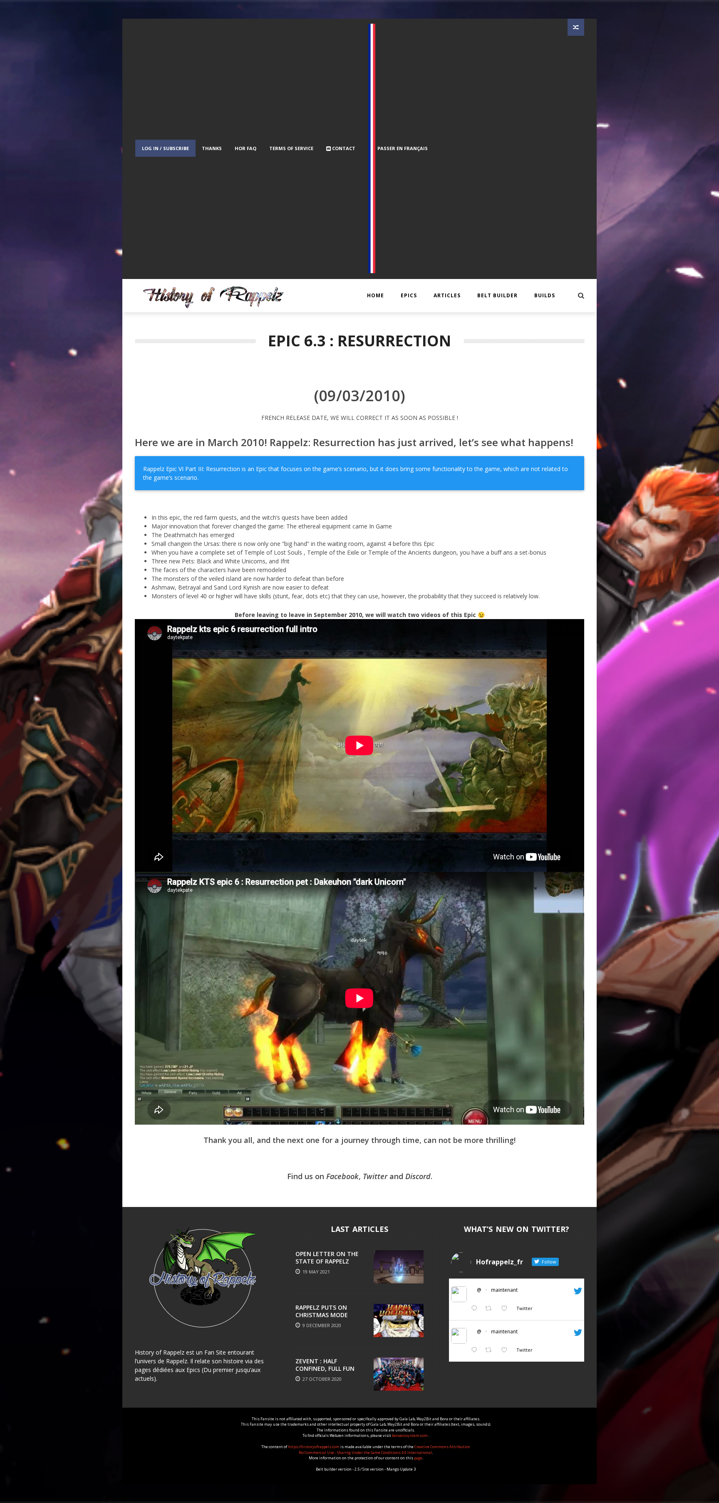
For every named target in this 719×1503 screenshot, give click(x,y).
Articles (447, 295)
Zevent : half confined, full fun (325, 1364)
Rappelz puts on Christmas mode (321, 1311)
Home (375, 295)
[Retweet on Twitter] (490, 1308)
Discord (418, 1176)
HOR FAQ (245, 148)
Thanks (212, 148)
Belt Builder (497, 295)
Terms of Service (291, 148)
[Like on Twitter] (506, 1308)
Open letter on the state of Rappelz (327, 1257)
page (418, 1458)
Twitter (375, 1176)
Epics (409, 295)
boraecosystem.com (410, 1435)
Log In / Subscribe (165, 148)
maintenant (504, 1289)
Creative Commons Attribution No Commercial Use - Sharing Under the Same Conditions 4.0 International (384, 1449)
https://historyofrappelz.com (314, 1446)
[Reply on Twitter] (476, 1308)
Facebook (342, 1176)
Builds (544, 295)
